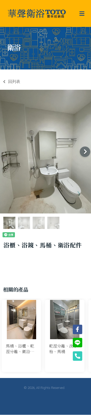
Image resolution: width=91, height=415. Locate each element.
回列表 (14, 81)
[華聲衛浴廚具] (37, 13)
